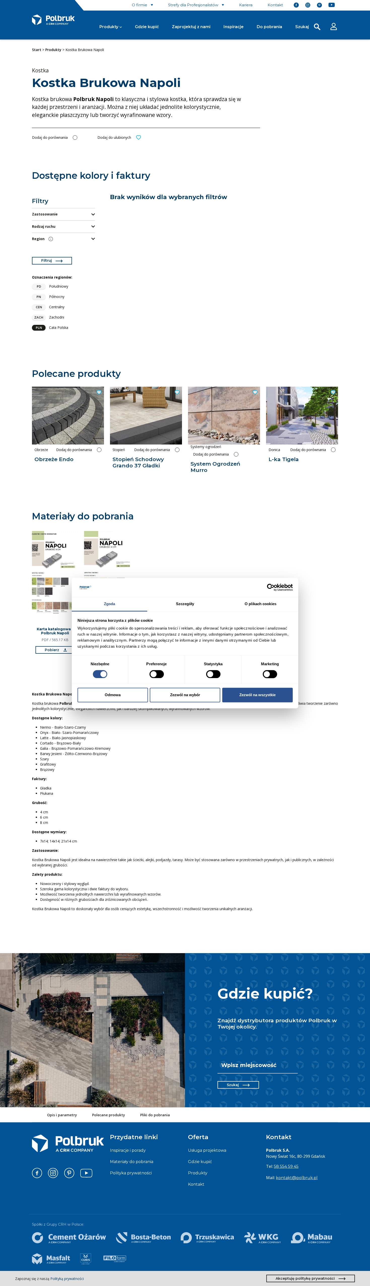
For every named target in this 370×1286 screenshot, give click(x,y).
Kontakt (196, 1184)
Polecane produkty (108, 1115)
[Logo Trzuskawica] (207, 1237)
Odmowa (113, 695)
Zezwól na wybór (185, 695)
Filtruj (46, 260)
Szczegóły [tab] (185, 604)
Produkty (108, 26)
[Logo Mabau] (311, 1237)
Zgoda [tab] (109, 604)
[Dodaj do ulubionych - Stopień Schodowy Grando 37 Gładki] (176, 392)
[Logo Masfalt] (51, 1258)
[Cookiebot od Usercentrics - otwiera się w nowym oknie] (271, 587)
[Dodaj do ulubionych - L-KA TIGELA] (332, 392)
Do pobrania (269, 26)
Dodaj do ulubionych (114, 137)
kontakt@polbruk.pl (297, 1177)
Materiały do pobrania (131, 1161)
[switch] (157, 674)
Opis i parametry (62, 1115)
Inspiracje (234, 26)
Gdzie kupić (147, 26)
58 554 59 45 (286, 1166)
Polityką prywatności (67, 1278)
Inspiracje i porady (128, 1150)
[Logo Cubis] (85, 1258)
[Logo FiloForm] (114, 1258)
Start (36, 49)
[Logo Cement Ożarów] (69, 1237)
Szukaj (233, 1085)
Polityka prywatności (131, 1173)
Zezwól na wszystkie (257, 695)
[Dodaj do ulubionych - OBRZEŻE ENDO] (98, 392)
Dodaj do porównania (50, 137)
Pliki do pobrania (155, 1115)
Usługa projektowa (207, 1150)
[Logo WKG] (262, 1237)
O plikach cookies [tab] (260, 604)
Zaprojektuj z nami (191, 26)
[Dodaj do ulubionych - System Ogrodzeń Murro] (254, 392)
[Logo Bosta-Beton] (143, 1237)
